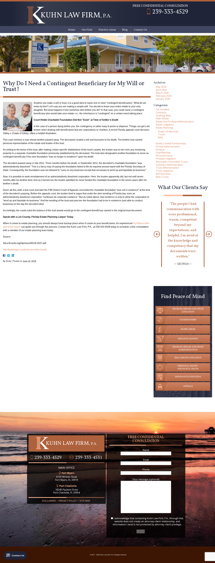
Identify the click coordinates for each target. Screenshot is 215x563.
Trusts (161, 134)
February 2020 (164, 95)
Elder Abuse (162, 118)
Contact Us (140, 29)
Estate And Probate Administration (175, 121)
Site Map (85, 500)
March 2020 (162, 93)
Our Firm (87, 29)
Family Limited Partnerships (171, 143)
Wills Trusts (162, 177)
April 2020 (161, 89)
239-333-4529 (170, 11)
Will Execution (163, 173)
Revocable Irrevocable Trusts (172, 161)
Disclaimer (49, 500)
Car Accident (162, 109)
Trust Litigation (164, 170)
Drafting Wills (163, 115)
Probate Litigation (166, 158)
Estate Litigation (165, 124)
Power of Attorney (168, 131)
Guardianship (163, 152)
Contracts (161, 112)
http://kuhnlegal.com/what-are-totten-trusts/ (25, 249)
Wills (160, 137)
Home (71, 29)
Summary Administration (169, 164)
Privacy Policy (68, 500)
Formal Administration (168, 146)
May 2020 (161, 86)
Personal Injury (164, 155)
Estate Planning (164, 127)
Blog (125, 29)
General (160, 149)
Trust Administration (167, 167)
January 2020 (163, 99)
